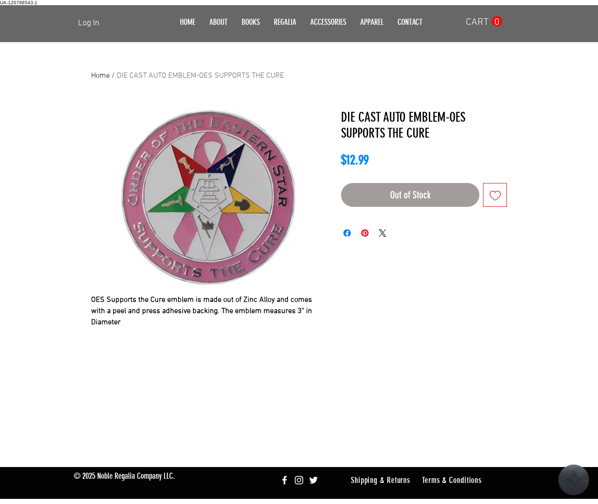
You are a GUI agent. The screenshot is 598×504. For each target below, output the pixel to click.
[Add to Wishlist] (495, 195)
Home (100, 75)
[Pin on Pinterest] (364, 233)
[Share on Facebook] (347, 233)
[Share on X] (382, 233)
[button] (285, 22)
